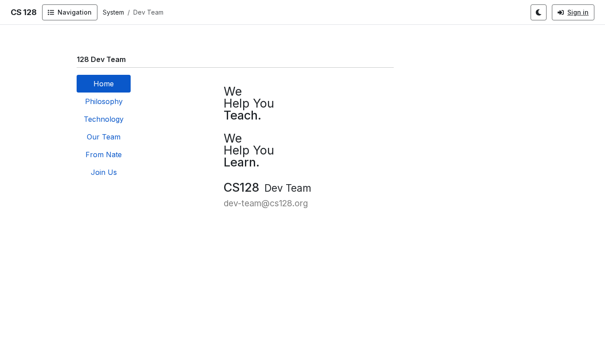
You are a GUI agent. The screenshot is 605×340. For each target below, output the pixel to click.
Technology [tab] (104, 119)
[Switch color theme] (539, 12)
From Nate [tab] (103, 154)
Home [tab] (103, 83)
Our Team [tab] (103, 136)
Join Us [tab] (104, 172)
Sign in (578, 12)
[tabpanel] (267, 142)
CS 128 (24, 12)
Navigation (75, 12)
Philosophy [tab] (104, 101)
